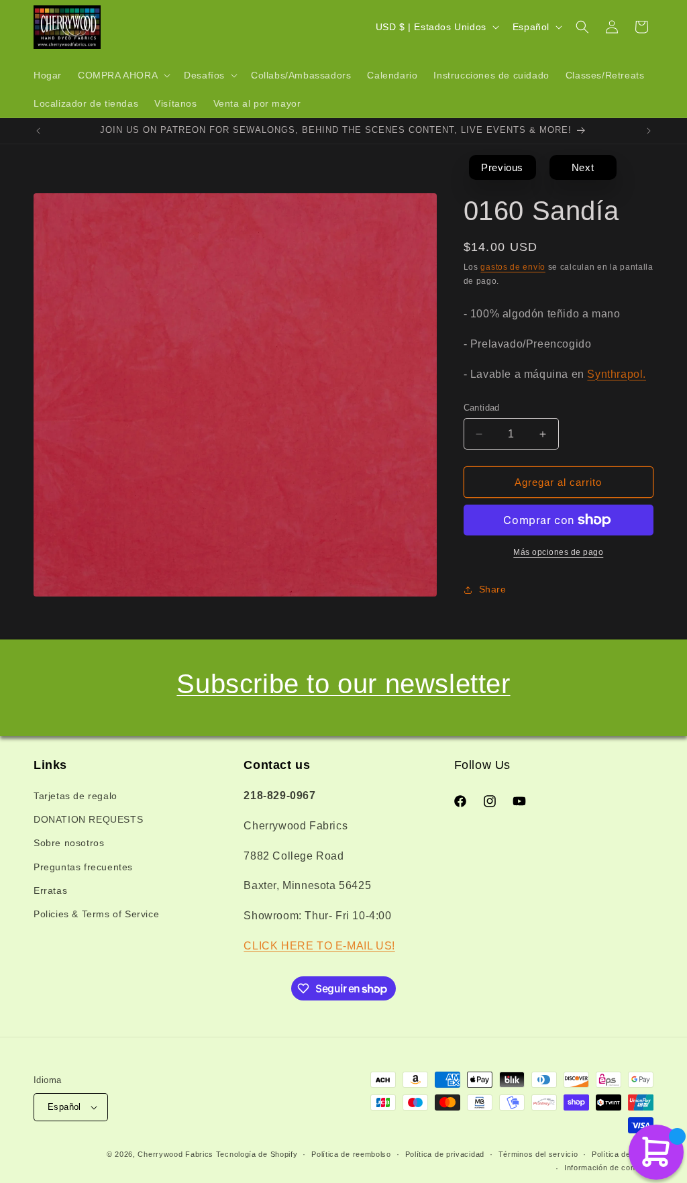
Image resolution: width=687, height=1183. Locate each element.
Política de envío (622, 1154)
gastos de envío (512, 267)
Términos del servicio (538, 1154)
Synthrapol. (616, 374)
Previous (502, 167)
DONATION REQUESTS (88, 819)
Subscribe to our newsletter (343, 684)
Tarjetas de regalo (75, 795)
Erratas (50, 890)
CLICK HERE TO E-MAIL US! (319, 945)
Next (583, 167)
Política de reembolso (351, 1154)
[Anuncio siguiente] (649, 131)
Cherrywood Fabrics (175, 1154)
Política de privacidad (444, 1154)
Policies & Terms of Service (96, 914)
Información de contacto (608, 1168)
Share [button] (493, 589)
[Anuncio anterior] (38, 131)
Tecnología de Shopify (257, 1154)
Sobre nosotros (69, 842)
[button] (123, 75)
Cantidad (482, 408)
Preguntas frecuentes (83, 867)
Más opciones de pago (558, 552)
